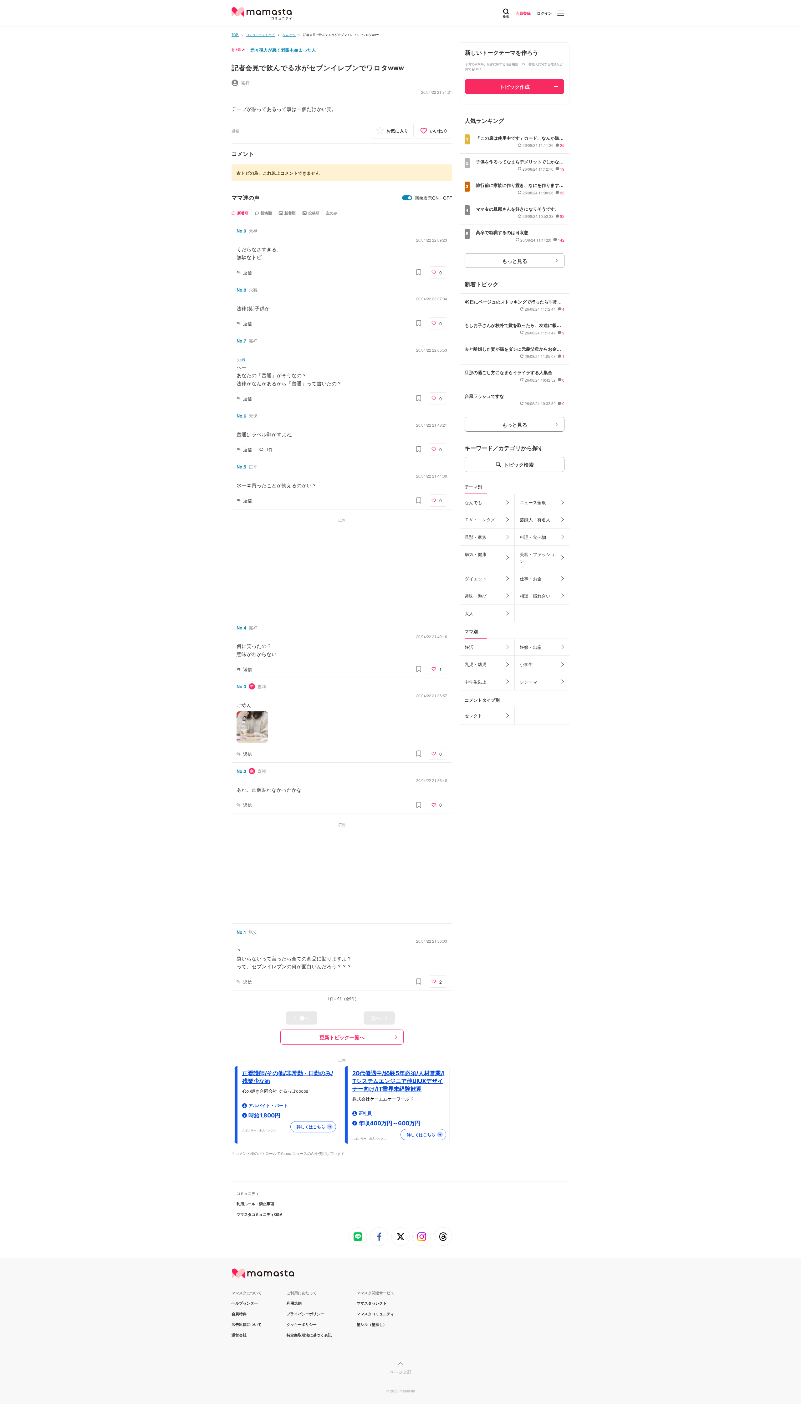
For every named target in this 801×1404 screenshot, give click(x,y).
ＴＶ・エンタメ (480, 519)
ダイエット (476, 578)
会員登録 (523, 13)
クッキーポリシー (302, 1324)
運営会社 (239, 1335)
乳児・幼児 (476, 664)
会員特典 (239, 1314)
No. (241, 231)
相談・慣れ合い (535, 596)
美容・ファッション (537, 557)
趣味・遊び (476, 596)
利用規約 (294, 1303)
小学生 (526, 664)
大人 (469, 613)
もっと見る (514, 260)
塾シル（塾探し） (372, 1324)
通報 (235, 130)
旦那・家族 (476, 537)
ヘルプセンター (245, 1303)
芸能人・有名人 (535, 519)
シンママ (528, 682)
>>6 (241, 359)
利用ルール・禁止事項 (255, 1204)
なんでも (473, 502)
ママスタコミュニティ (375, 1314)
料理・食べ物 (533, 537)
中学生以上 (476, 682)
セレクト (473, 715)
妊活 (469, 647)
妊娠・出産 (531, 647)
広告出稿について (247, 1324)
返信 (247, 272)
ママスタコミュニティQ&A (260, 1214)
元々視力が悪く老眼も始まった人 (283, 50)
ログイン (544, 13)
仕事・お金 (531, 578)
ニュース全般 (533, 502)
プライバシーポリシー (305, 1314)
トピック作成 (515, 86)
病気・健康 (476, 554)
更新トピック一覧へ (342, 1037)
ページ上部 (400, 1372)
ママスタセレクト (372, 1303)
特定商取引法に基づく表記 (309, 1335)
